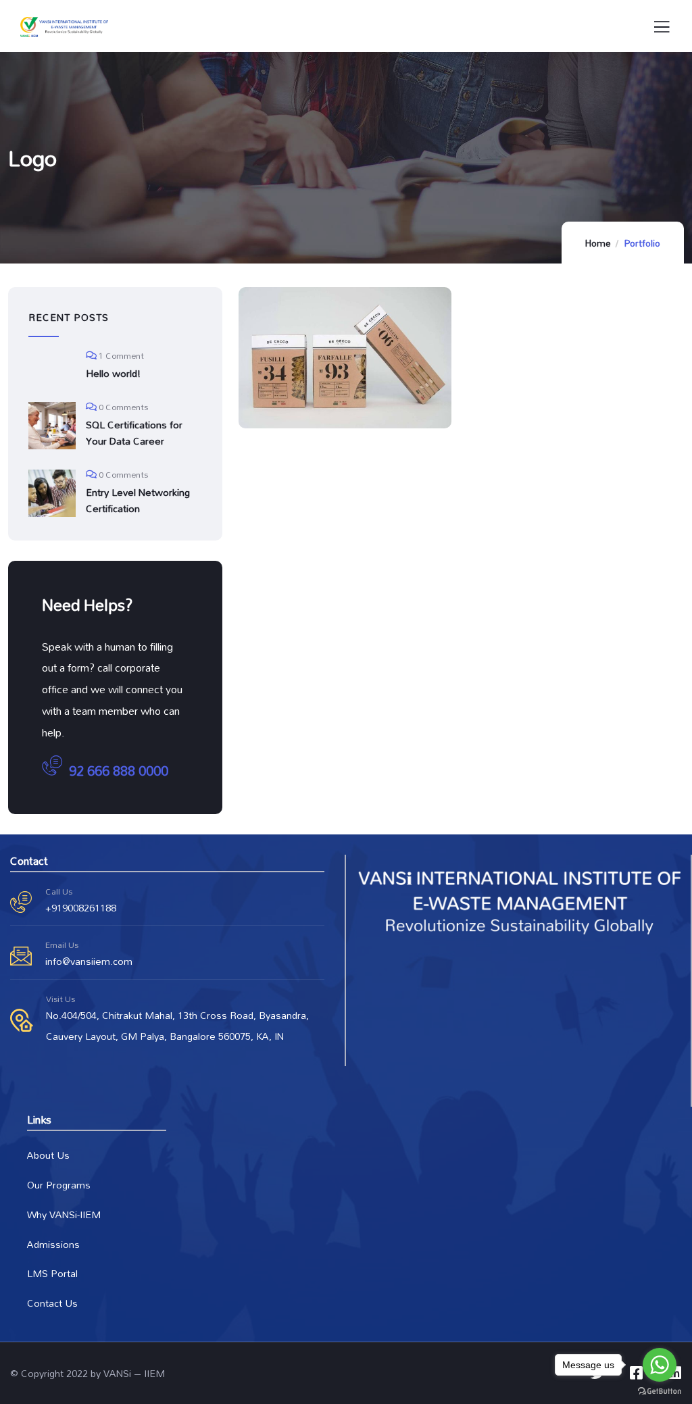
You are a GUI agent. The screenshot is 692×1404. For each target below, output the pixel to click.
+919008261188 (80, 908)
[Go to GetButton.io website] (659, 1390)
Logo (296, 361)
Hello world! (113, 374)
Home (598, 243)
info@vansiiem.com (88, 961)
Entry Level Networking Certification (138, 500)
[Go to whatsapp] (659, 1365)
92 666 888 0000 (118, 770)
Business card (321, 380)
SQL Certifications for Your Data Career (134, 433)
